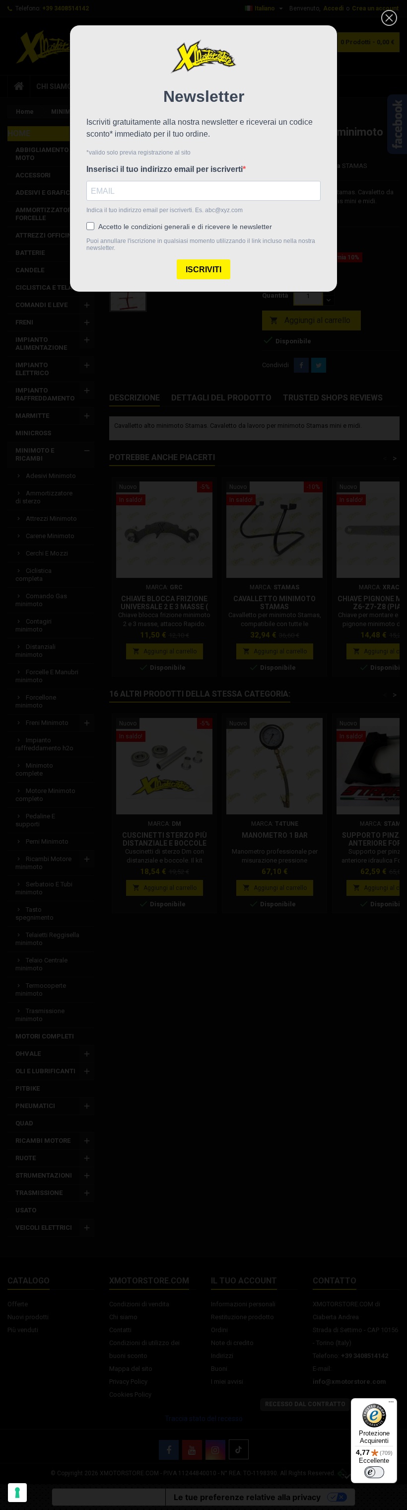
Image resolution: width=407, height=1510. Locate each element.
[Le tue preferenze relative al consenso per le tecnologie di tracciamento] (17, 1492)
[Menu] (391, 1404)
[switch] (374, 1472)
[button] (389, 18)
